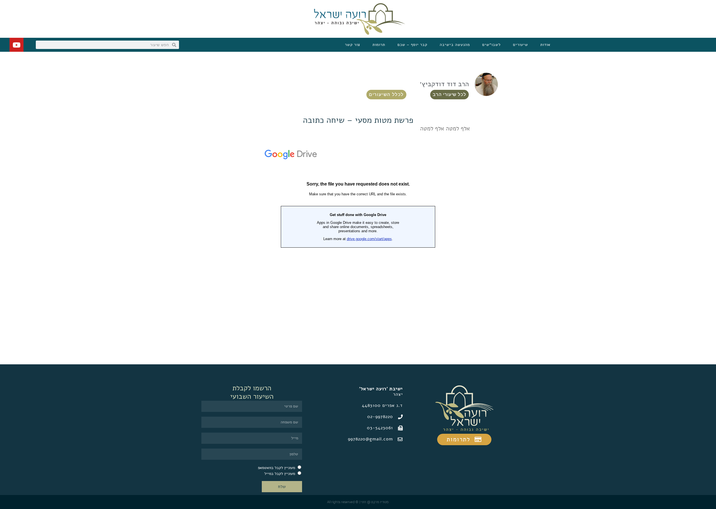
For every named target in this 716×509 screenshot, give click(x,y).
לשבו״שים (491, 44)
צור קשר (352, 44)
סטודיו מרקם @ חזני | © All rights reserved (358, 502)
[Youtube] (16, 45)
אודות (545, 44)
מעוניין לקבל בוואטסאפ (276, 467)
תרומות (379, 44)
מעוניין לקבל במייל (279, 473)
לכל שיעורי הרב (449, 94)
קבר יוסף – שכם (412, 44)
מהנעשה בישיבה (455, 44)
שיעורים (520, 44)
